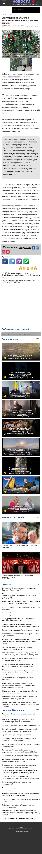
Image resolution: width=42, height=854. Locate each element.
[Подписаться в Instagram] (4, 251)
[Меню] (4, 2)
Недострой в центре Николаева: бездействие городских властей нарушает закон (21, 275)
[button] (38, 32)
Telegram (24, 334)
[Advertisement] (21, 305)
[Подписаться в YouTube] (8, 251)
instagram (30, 334)
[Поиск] (37, 10)
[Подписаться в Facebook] (34, 247)
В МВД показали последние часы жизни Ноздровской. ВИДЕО (18, 281)
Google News (25, 247)
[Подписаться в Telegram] (38, 247)
